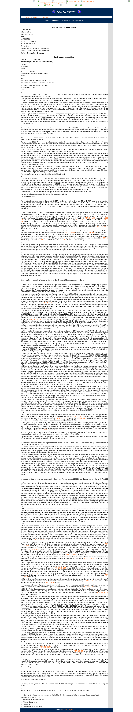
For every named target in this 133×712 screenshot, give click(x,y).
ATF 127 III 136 (88, 581)
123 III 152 (82, 418)
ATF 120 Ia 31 (70, 232)
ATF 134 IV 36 (90, 218)
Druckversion (28, 17)
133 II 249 (63, 240)
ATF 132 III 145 (62, 418)
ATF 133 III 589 (102, 227)
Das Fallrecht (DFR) (67, 710)
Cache (36, 17)
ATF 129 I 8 (104, 238)
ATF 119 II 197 (47, 303)
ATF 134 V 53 (42, 240)
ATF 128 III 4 (50, 582)
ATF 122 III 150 (36, 319)
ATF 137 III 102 (38, 540)
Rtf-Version (44, 17)
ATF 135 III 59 (34, 549)
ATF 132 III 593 (60, 568)
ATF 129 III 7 (35, 573)
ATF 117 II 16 (88, 587)
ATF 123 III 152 (78, 416)
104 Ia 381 (91, 232)
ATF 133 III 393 (80, 220)
